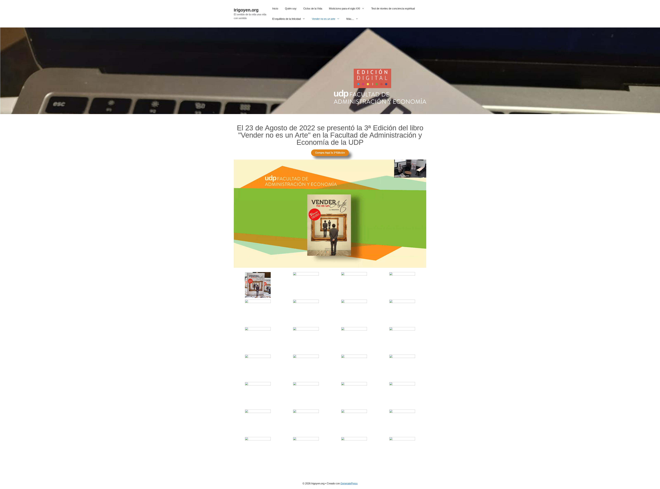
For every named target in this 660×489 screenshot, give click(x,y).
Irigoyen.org (246, 10)
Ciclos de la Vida (312, 8)
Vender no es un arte (323, 18)
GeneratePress (349, 483)
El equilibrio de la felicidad (286, 18)
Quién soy (290, 8)
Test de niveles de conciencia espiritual (393, 8)
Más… (350, 18)
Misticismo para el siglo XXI (344, 8)
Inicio (275, 8)
